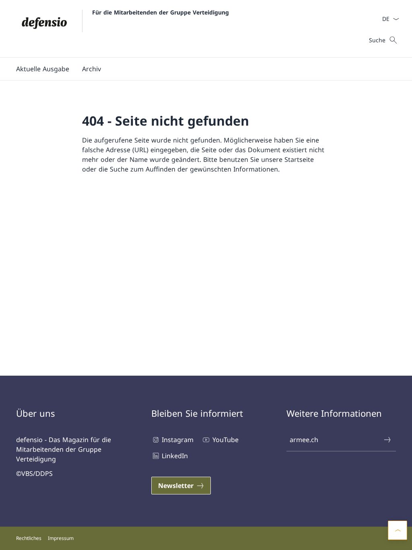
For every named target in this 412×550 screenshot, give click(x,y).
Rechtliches (28, 538)
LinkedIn (175, 455)
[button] (43, 69)
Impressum (61, 538)
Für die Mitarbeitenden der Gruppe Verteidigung (160, 12)
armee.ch (304, 439)
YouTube (225, 439)
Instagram (178, 439)
